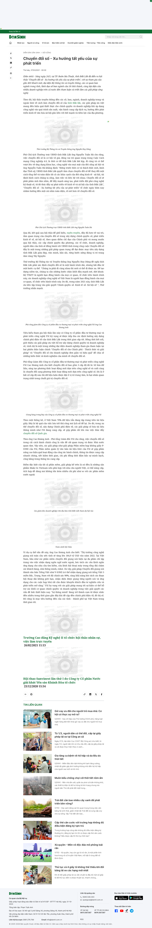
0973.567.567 (85, 913)
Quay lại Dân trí (14, 31)
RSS (81, 919)
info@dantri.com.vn (54, 920)
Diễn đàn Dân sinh (115, 43)
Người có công (33, 43)
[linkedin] (11, 63)
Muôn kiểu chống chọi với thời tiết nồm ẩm (79, 778)
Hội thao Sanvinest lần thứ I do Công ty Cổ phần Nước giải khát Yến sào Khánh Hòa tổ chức (61, 680)
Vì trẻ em (45, 43)
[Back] (11, 78)
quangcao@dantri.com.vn (93, 900)
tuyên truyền (73, 232)
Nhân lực (20, 43)
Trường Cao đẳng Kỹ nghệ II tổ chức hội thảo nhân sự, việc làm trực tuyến (62, 639)
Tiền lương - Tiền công (96, 43)
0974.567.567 (99, 913)
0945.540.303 (88, 897)
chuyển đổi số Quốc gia (35, 433)
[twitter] (11, 58)
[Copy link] (11, 67)
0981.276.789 (28, 920)
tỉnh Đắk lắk (74, 102)
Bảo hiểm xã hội (58, 43)
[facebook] (11, 53)
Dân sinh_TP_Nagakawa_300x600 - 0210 (125, 54)
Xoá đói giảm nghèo (76, 43)
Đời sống (47, 53)
